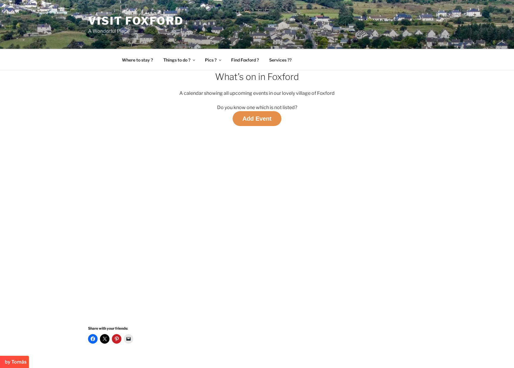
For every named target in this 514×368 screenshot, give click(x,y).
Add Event (257, 118)
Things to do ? (176, 59)
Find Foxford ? (245, 59)
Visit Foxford (135, 20)
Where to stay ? (137, 59)
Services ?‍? (280, 59)
